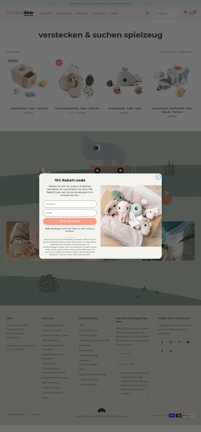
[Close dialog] (158, 177)
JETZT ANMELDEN (70, 221)
